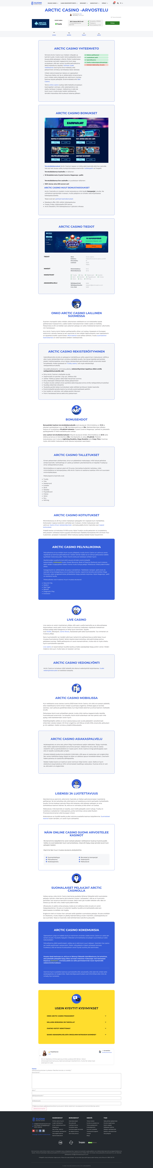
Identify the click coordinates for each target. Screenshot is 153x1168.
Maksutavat (94, 3)
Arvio (99, 35)
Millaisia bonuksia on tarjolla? (61, 1022)
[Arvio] (99, 33)
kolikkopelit (89, 168)
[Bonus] (69, 33)
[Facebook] (40, 1131)
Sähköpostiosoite (38, 1095)
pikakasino (54, 961)
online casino (54, 85)
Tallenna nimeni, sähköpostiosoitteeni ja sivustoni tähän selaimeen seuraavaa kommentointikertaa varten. (66, 1106)
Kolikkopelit (57, 562)
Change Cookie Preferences (41, 1134)
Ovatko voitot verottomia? (58, 1028)
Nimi (34, 1090)
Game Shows (64, 631)
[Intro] (54, 33)
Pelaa (112, 23)
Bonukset (83, 3)
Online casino (52, 3)
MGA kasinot (72, 335)
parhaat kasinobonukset (64, 199)
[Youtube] (33, 1131)
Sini (81, 14)
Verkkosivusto (36, 1101)
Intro (54, 35)
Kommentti (36, 1072)
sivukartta (87, 1166)
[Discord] (43, 1131)
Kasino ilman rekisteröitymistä (61, 525)
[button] (118, 3)
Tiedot (84, 35)
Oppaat (104, 3)
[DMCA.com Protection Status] (92, 1143)
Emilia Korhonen (107, 1052)
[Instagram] (37, 1131)
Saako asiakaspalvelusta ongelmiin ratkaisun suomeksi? (71, 1035)
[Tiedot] (84, 33)
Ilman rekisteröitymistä (68, 3)
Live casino (47, 647)
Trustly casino (72, 363)
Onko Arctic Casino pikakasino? (60, 1016)
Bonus (69, 35)
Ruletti (49, 631)
